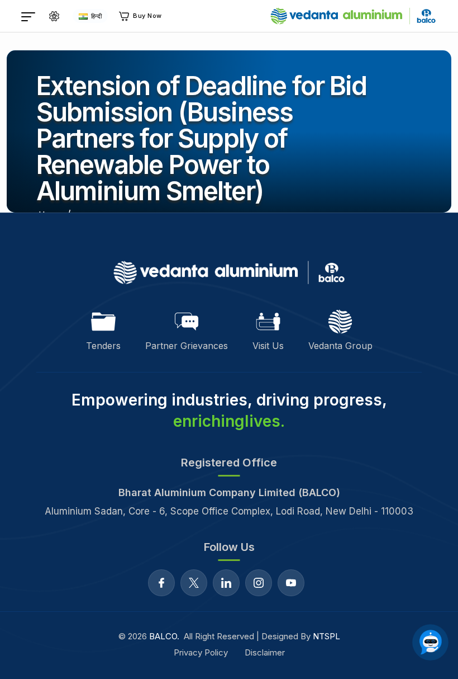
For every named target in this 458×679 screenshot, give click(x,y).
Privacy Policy (201, 652)
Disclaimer (265, 652)
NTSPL (326, 636)
